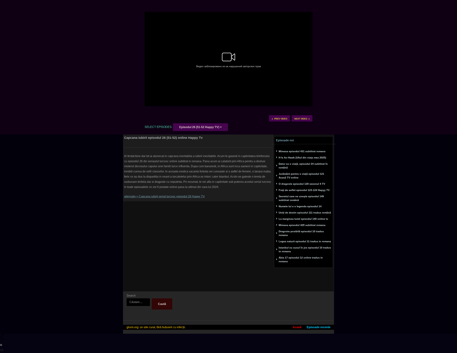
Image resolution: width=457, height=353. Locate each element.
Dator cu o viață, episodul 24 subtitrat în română (303, 165)
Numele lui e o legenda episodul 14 (300, 206)
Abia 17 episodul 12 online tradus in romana (301, 259)
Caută (162, 303)
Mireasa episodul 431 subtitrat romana (302, 151)
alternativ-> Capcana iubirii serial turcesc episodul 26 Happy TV (164, 196)
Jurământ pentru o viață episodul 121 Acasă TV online (301, 175)
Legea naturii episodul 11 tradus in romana (305, 241)
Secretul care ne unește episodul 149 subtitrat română (301, 198)
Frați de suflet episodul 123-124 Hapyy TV (304, 190)
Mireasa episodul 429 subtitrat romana (302, 225)
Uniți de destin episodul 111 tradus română (305, 212)
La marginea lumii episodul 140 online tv (303, 218)
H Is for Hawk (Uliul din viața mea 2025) (302, 157)
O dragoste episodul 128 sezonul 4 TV (302, 183)
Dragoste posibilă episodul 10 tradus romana (301, 233)
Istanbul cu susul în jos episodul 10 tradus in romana (305, 249)
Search (131, 295)
